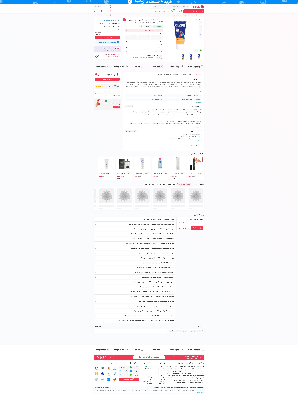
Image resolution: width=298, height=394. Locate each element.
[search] (151, 6)
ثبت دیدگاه (106, 92)
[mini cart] (95, 6)
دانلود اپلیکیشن (128, 379)
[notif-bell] (99, 6)
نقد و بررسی (198, 74)
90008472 (106, 11)
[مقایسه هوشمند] (200, 35)
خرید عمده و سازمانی (106, 14)
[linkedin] (106, 357)
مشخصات (191, 74)
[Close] (2, 1)
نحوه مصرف (175, 74)
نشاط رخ (202, 15)
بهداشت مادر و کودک (188, 15)
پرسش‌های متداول (184, 228)
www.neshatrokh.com (98, 387)
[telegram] (102, 357)
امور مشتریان (195, 228)
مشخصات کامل (132, 37)
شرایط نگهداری (167, 74)
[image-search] (154, 6)
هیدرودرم (115, 20)
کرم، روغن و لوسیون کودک (177, 15)
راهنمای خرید (183, 74)
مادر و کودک (196, 15)
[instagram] (97, 357)
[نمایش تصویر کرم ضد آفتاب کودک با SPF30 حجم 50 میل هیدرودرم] (198, 56)
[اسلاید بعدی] (95, 198)
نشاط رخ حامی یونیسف (158, 387)
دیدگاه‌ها (159, 74)
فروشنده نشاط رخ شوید (97, 14)
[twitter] (110, 357)
